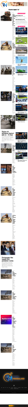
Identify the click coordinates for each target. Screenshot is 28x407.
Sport (9, 387)
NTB (5, 387)
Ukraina (12, 387)
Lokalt (4, 387)
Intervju (22, 387)
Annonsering (15, 387)
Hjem (1, 387)
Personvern (25, 387)
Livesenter (11, 388)
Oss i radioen (19, 387)
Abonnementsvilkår (16, 388)
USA (7, 387)
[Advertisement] (21, 80)
